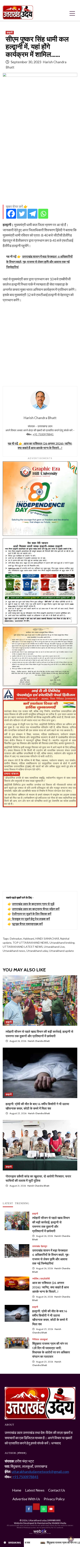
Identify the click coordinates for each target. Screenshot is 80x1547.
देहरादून (44, 1246)
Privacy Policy (54, 1499)
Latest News (34, 1490)
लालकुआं (44, 1339)
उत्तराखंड (36, 1246)
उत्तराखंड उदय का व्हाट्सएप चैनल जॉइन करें (35, 909)
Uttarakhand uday (37, 950)
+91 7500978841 (43, 434)
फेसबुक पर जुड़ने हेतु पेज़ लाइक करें (31, 919)
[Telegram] (32, 214)
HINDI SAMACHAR (47, 938)
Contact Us (56, 1490)
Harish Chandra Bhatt (39, 1040)
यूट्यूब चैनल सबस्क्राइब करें (27, 924)
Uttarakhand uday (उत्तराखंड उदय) (44, 1520)
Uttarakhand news (14, 950)
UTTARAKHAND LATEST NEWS (23, 946)
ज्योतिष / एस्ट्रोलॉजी (41, 1279)
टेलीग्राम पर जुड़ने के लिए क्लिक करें (31, 914)
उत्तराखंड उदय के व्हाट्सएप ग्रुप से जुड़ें (33, 904)
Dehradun (16, 938)
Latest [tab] (8, 1203)
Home (16, 1490)
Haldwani (28, 938)
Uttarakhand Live (54, 946)
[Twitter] (22, 214)
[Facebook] (11, 214)
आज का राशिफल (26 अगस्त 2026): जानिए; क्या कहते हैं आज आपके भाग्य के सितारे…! (50, 1287)
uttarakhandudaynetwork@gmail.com (40, 1471)
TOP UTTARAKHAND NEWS (30, 942)
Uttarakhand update (61, 950)
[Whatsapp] (43, 214)
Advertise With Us (26, 1499)
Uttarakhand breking (62, 942)
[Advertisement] (40, 162)
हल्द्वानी (10, 32)
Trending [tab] (22, 1203)
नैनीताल (35, 1339)
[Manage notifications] (71, 1538)
